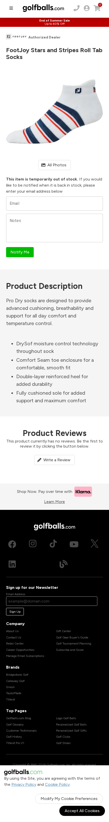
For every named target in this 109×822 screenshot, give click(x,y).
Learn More (54, 501)
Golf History (14, 736)
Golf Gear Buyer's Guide (72, 637)
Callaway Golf (15, 681)
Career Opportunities (20, 650)
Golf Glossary (15, 724)
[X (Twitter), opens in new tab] (94, 544)
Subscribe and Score (70, 650)
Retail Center (15, 643)
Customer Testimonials (21, 730)
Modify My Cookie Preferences (69, 798)
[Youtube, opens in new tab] (74, 544)
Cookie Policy (57, 784)
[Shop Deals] (54, 22)
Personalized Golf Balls (71, 724)
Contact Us (13, 637)
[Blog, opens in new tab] (64, 564)
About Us (12, 631)
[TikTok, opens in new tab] (53, 544)
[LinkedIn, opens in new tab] (12, 564)
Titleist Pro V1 (15, 743)
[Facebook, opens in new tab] (12, 544)
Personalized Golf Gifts (71, 730)
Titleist (10, 699)
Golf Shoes (63, 743)
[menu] (11, 8)
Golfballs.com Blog (18, 718)
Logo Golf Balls (66, 718)
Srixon (10, 687)
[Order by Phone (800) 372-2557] (76, 8)
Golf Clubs (63, 736)
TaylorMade (13, 693)
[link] (87, 8)
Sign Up (15, 611)
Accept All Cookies (82, 810)
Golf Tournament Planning (73, 643)
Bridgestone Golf (17, 674)
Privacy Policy (23, 784)
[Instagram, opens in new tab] (33, 544)
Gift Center (63, 631)
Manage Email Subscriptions (25, 656)
